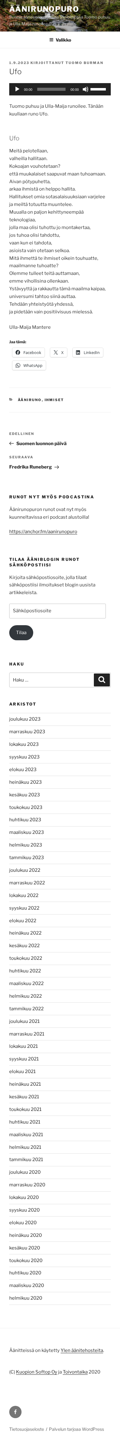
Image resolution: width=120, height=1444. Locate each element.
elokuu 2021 (22, 1071)
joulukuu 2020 (25, 1172)
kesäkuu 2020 (24, 1248)
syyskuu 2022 (24, 908)
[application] (60, 89)
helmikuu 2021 (25, 1147)
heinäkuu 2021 (25, 1084)
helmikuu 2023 (25, 845)
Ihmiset (54, 400)
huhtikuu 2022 (25, 971)
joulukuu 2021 (24, 1021)
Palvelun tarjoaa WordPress (76, 1429)
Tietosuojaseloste (26, 1429)
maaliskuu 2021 (26, 1134)
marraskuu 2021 (26, 1034)
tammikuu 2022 (26, 1009)
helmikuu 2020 (25, 1298)
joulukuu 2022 (24, 870)
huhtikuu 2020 (25, 1273)
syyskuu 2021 (24, 1059)
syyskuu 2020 (24, 1210)
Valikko (63, 39)
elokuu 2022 (22, 920)
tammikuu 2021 (26, 1159)
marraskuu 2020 (27, 1185)
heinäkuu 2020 (25, 1235)
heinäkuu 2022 (25, 933)
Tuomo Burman (84, 63)
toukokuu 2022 (25, 958)
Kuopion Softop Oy (36, 1372)
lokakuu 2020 (24, 1197)
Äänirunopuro (44, 9)
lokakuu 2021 (23, 1046)
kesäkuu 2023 (24, 795)
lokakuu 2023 (24, 744)
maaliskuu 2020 (26, 1285)
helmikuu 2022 (25, 996)
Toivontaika (75, 1372)
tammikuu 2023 (26, 857)
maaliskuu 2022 (26, 983)
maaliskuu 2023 (26, 832)
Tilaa (21, 632)
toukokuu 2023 (25, 807)
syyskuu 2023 (24, 757)
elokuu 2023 (23, 769)
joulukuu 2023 (25, 719)
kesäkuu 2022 (24, 945)
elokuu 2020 (23, 1222)
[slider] (99, 88)
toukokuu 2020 (25, 1260)
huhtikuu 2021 (24, 1122)
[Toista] (17, 89)
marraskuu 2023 (27, 731)
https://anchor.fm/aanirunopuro (43, 531)
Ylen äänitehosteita (82, 1350)
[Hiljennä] (85, 89)
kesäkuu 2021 (24, 1097)
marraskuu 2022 (27, 883)
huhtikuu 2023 (25, 820)
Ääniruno (30, 400)
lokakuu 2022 (23, 895)
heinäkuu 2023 (25, 782)
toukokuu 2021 (25, 1109)
